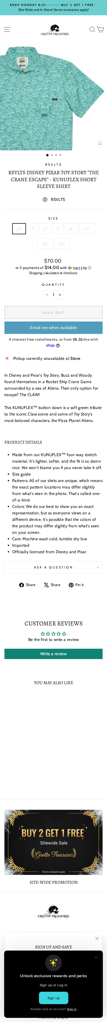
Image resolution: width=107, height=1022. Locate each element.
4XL (61, 243)
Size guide (21, 474)
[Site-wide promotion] (53, 842)
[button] (53, 267)
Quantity (53, 285)
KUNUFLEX (51, 454)
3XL (45, 243)
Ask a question (53, 567)
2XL (87, 228)
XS (19, 228)
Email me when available (53, 327)
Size (53, 218)
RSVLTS (53, 164)
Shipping (36, 273)
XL (71, 228)
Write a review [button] (53, 653)
